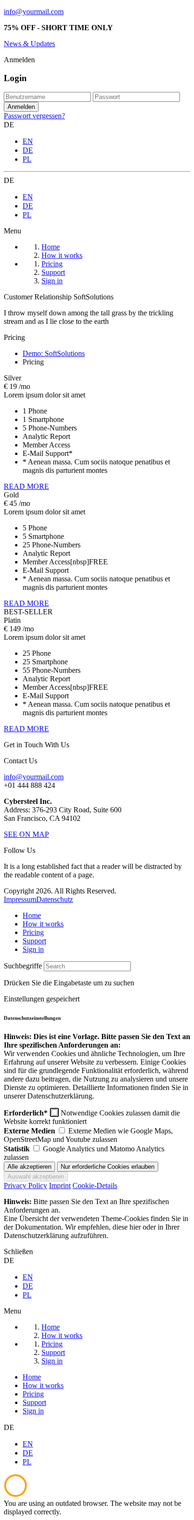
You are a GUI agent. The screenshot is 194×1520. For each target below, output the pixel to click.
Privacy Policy (25, 1185)
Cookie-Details (95, 1185)
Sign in (33, 949)
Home (32, 915)
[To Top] (15, 1495)
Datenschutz (54, 899)
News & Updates (29, 44)
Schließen (18, 1251)
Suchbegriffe (23, 966)
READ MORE (26, 486)
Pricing (33, 932)
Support (34, 941)
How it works (43, 924)
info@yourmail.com (34, 12)
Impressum (20, 899)
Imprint (60, 1185)
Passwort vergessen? (34, 116)
